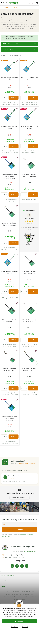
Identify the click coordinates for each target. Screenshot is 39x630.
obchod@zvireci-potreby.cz (15, 555)
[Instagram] (17, 566)
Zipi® (6, 591)
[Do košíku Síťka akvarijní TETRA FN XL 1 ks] (33, 146)
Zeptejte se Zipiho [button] (30, 551)
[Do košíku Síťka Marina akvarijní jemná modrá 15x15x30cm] (14, 436)
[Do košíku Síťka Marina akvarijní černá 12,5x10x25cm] (33, 194)
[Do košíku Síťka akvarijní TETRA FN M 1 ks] (14, 146)
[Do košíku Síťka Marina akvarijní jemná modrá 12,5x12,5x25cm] (14, 194)
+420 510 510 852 (11, 557)
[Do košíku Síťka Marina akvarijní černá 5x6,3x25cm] (14, 388)
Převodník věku (28, 594)
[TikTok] (26, 566)
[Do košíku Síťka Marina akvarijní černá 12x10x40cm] (33, 291)
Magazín (16, 599)
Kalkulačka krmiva (28, 591)
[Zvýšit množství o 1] (7, 98)
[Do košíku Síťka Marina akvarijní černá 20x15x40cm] (33, 340)
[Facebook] (12, 566)
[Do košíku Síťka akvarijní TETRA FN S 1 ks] (33, 98)
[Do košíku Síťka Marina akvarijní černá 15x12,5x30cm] (14, 340)
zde (25, 616)
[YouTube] (22, 566)
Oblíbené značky (15, 591)
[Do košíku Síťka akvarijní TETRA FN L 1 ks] (14, 98)
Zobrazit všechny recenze (27, 463)
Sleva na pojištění (22, 596)
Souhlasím (21, 621)
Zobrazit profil (18, 498)
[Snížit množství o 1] (2, 98)
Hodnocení (33, 596)
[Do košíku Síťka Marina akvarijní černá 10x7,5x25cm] (14, 243)
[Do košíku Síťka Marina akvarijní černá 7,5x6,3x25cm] (33, 388)
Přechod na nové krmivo (14, 594)
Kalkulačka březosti (9, 596)
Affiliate (22, 599)
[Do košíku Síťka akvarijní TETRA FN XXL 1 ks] (14, 291)
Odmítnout (14, 627)
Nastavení (25, 627)
